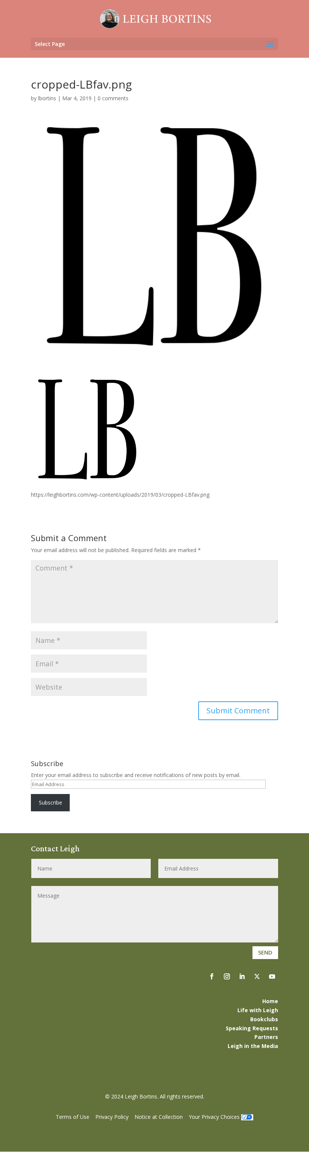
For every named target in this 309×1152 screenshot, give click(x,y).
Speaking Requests (252, 1028)
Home (270, 1001)
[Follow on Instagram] (227, 976)
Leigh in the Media (253, 1045)
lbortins (47, 98)
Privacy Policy (111, 1116)
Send (265, 952)
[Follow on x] (257, 976)
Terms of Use (72, 1116)
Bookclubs (264, 1019)
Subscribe (50, 802)
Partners (266, 1036)
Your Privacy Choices (214, 1116)
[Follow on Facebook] (212, 976)
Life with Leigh (257, 1010)
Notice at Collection (159, 1116)
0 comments (113, 98)
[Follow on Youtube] (272, 976)
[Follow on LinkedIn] (242, 976)
